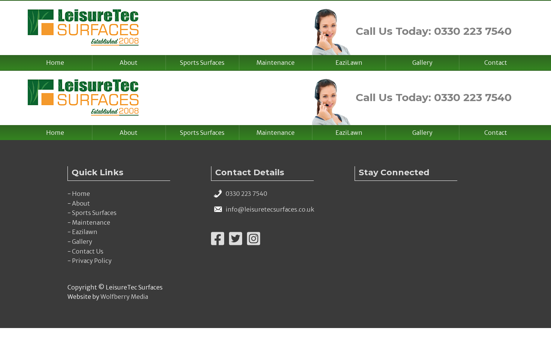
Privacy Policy (92, 260)
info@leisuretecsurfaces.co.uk (270, 209)
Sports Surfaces (202, 62)
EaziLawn (348, 62)
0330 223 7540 (246, 193)
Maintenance (275, 62)
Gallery (422, 62)
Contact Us (87, 251)
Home (55, 62)
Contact (495, 62)
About (129, 62)
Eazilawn (84, 232)
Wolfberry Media (124, 296)
